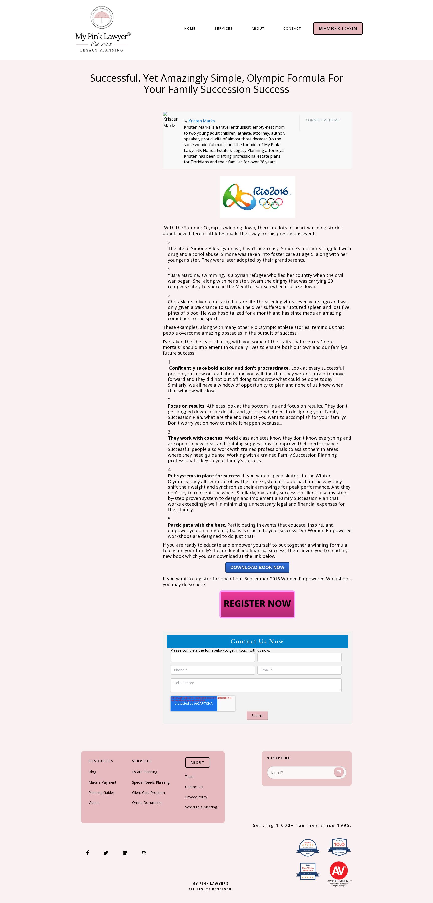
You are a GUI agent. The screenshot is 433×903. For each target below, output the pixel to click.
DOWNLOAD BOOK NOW (257, 567)
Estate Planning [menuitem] (144, 771)
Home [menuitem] (190, 28)
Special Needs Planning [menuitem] (151, 782)
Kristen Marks (201, 121)
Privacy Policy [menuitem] (196, 797)
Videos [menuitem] (94, 802)
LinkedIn (316, 126)
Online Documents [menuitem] (147, 802)
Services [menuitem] (223, 28)
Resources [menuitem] (101, 761)
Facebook (309, 126)
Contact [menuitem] (292, 28)
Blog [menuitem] (92, 771)
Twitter (323, 126)
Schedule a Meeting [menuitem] (201, 807)
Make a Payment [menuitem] (102, 782)
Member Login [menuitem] (338, 28)
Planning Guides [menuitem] (102, 792)
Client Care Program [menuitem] (148, 792)
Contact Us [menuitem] (194, 786)
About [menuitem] (258, 28)
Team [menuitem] (190, 776)
